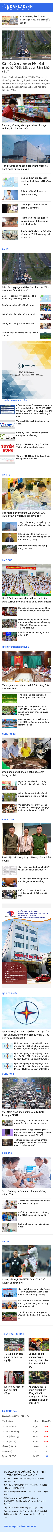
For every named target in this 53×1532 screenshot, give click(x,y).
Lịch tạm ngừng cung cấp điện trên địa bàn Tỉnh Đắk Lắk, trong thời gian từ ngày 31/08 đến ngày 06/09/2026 (25, 1034)
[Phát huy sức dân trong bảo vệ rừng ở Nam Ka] (45, 335)
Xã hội (5, 249)
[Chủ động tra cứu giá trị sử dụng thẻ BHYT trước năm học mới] (9, 1216)
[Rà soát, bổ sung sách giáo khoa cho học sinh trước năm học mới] (26, 108)
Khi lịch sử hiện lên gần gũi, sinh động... (14, 1390)
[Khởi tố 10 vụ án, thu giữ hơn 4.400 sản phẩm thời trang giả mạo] (9, 894)
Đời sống (7, 1153)
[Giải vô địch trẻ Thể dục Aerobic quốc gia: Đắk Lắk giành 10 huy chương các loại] (9, 1304)
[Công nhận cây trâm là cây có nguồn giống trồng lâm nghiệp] (9, 797)
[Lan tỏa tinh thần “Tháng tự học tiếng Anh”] (9, 636)
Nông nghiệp (9, 734)
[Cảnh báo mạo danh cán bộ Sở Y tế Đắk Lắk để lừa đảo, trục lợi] (9, 870)
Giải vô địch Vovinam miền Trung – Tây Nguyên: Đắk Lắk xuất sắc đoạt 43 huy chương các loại (34, 1292)
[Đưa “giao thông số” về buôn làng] (45, 307)
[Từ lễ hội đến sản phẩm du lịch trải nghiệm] (14, 1344)
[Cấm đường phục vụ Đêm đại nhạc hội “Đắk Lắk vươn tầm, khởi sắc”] (26, 45)
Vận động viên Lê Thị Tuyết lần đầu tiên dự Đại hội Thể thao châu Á (34, 1315)
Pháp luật (8, 819)
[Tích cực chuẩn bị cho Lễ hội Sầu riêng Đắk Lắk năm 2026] (26, 666)
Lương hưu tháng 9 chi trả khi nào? (18, 323)
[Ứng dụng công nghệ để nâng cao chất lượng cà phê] (26, 753)
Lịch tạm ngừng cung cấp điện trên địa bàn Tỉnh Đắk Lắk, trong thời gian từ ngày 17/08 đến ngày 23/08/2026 (31, 1056)
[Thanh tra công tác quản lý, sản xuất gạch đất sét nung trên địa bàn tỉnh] (10, 222)
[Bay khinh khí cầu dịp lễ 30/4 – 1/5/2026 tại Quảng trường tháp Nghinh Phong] (9, 723)
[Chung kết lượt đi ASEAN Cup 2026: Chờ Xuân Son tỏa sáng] (26, 1261)
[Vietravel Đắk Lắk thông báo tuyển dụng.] (7, 424)
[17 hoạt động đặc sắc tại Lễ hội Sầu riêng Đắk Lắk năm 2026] (9, 698)
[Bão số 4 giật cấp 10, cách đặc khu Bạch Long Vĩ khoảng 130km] (10, 182)
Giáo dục (7, 560)
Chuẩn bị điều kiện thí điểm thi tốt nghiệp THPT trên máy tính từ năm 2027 (36, 234)
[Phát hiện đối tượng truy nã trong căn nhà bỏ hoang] (26, 839)
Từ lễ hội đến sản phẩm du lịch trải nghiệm (13, 1357)
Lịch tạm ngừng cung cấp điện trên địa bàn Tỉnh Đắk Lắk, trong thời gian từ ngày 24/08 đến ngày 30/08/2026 (31, 1046)
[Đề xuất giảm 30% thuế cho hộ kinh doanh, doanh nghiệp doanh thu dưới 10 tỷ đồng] (9, 537)
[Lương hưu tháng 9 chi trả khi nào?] (45, 326)
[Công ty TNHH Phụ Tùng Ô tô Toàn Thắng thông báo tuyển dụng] (7, 448)
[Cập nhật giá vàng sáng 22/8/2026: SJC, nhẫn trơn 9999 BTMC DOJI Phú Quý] (26, 494)
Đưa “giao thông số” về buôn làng (18, 305)
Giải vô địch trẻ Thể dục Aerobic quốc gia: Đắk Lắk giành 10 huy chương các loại (33, 1303)
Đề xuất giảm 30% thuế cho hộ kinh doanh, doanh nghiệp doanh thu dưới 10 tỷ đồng (34, 537)
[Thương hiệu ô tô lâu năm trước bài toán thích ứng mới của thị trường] (7, 1123)
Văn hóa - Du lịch (14, 1334)
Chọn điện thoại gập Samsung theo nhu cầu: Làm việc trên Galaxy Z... (34, 19)
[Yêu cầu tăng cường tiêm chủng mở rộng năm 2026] (26, 1172)
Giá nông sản (9, 1411)
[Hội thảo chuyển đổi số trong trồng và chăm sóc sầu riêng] (9, 785)
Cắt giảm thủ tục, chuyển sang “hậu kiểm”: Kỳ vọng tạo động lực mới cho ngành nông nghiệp (33, 808)
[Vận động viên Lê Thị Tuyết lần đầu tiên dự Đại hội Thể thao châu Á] (9, 1316)
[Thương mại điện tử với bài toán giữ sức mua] (10, 208)
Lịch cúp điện (9, 993)
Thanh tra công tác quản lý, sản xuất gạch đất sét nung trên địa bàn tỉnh (34, 221)
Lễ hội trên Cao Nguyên (15, 647)
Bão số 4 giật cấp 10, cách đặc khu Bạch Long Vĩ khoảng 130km (36, 181)
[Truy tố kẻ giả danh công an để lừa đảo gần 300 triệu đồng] (9, 882)
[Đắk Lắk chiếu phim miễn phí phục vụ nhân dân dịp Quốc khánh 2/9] (39, 1344)
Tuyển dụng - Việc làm (14, 400)
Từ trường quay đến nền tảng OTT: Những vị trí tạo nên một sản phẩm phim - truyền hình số (30, 1143)
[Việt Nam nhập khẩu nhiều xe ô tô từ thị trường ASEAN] (26, 1093)
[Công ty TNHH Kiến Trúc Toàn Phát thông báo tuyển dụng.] (7, 459)
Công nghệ (8, 1074)
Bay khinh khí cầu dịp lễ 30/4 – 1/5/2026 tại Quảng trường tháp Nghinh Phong (33, 722)
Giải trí (6, 1241)
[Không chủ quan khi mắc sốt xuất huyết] (9, 1227)
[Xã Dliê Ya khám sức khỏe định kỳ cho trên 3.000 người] (9, 1204)
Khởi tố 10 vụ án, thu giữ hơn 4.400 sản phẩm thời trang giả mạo (32, 893)
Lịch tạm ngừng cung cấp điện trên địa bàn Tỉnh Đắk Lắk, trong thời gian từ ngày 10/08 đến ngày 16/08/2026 (31, 1066)
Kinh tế (6, 475)
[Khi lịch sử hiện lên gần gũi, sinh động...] (14, 1377)
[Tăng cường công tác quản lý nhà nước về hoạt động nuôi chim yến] (26, 149)
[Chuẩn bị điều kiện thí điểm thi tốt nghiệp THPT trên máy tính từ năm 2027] (10, 235)
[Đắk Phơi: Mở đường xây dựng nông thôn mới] (9, 549)
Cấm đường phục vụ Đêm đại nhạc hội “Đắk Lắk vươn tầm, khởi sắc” (26, 67)
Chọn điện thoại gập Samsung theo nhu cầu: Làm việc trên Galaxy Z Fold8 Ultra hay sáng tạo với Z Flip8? (32, 1132)
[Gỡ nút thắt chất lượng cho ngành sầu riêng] (10, 195)
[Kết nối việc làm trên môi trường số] (45, 317)
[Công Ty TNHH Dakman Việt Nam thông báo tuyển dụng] (7, 436)
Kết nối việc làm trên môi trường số (18, 314)
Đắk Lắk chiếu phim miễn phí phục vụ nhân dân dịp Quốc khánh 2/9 (38, 1360)
